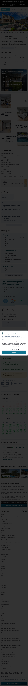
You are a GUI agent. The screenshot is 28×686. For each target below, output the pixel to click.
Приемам (14, 352)
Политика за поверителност (9, 344)
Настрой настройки (14, 349)
